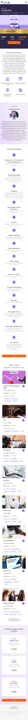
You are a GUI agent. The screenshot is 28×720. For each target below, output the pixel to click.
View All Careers (14, 619)
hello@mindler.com (14, 708)
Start (14, 42)
